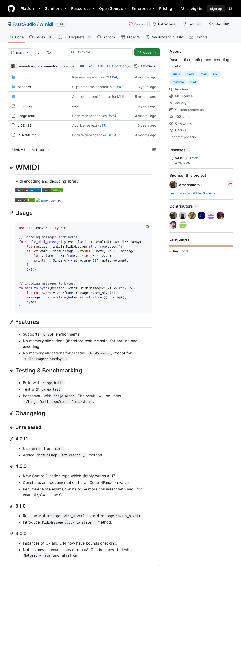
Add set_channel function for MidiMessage (104, 96)
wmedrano (27, 66)
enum (190, 74)
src (20, 96)
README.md (27, 135)
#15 (102, 125)
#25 (112, 116)
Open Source (111, 8)
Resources (81, 8)
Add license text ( (85, 125)
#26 (114, 77)
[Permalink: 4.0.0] (12, 466)
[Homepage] (11, 8)
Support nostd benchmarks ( (94, 87)
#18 (119, 87)
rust (193, 82)
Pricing (165, 8)
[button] (147, 227)
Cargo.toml (26, 116)
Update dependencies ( (90, 116)
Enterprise (141, 8)
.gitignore (25, 106)
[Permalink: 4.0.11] (12, 439)
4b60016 (104, 66)
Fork (194, 24)
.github (23, 77)
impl (75, 106)
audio (176, 74)
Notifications (166, 24)
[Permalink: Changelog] (12, 413)
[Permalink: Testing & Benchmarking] (12, 370)
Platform (28, 8)
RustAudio (24, 24)
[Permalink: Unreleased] (12, 427)
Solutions (54, 8)
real (215, 74)
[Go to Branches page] (39, 52)
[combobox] (102, 52)
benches (24, 87)
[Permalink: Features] (12, 322)
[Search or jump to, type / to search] (182, 8)
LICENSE (24, 125)
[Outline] (154, 149)
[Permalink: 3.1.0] (12, 506)
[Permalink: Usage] (12, 212)
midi (204, 74)
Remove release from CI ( (91, 77)
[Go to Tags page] (49, 52)
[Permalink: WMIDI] (12, 167)
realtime (178, 82)
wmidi (46, 24)
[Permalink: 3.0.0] (12, 533)
